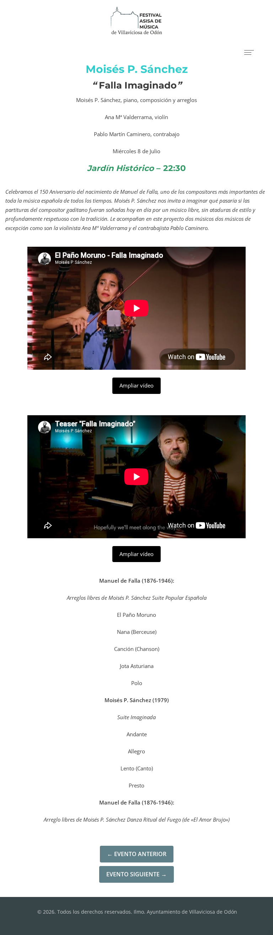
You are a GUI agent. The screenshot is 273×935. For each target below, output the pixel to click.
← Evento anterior (136, 854)
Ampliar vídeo (136, 385)
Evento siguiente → (136, 874)
